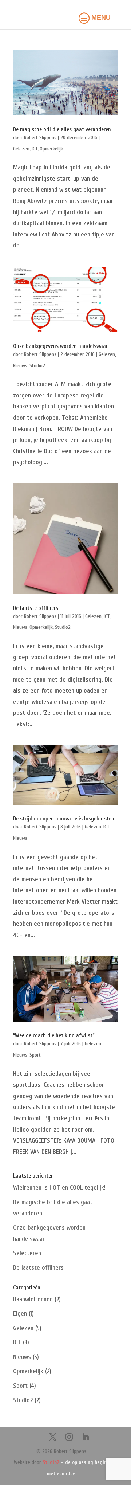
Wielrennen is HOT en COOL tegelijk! (59, 1187)
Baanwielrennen (33, 1299)
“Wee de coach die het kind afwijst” (54, 1035)
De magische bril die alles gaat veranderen (62, 129)
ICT (34, 149)
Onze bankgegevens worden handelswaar (60, 346)
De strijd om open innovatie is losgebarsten (63, 818)
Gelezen (21, 149)
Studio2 (37, 366)
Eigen (20, 1313)
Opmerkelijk (51, 149)
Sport (35, 1055)
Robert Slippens (40, 137)
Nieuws (20, 366)
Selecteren (27, 1253)
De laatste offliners (35, 608)
